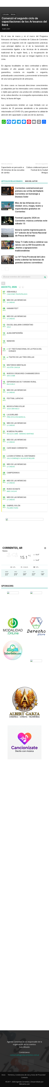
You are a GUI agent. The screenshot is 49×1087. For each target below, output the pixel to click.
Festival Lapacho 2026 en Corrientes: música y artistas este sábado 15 (31, 220)
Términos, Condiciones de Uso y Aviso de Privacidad (26, 1075)
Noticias (13, 14)
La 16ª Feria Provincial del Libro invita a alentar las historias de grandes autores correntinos (30, 260)
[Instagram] (24, 1062)
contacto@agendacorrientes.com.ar (24, 1055)
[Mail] (31, 1062)
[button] (45, 3)
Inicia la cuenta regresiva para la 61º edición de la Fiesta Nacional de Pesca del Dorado (30, 233)
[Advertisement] (24, 142)
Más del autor (31, 181)
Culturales (6, 14)
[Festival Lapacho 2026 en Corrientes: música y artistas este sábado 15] (7, 220)
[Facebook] (17, 1062)
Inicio (3, 1075)
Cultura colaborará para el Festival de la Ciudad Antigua (37, 170)
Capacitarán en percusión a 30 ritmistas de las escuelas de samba (12, 170)
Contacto (24, 1077)
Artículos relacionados (11, 181)
